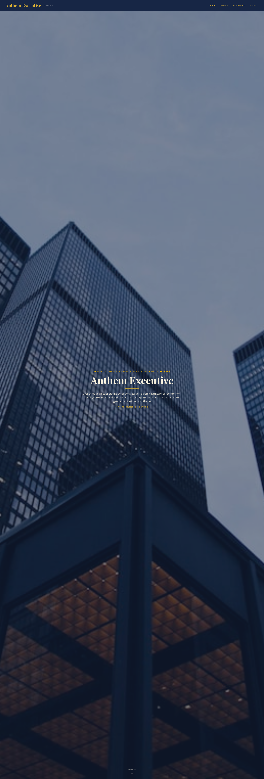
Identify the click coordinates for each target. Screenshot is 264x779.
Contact (254, 5)
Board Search (239, 5)
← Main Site (48, 5)
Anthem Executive (23, 5)
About (223, 5)
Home (212, 5)
